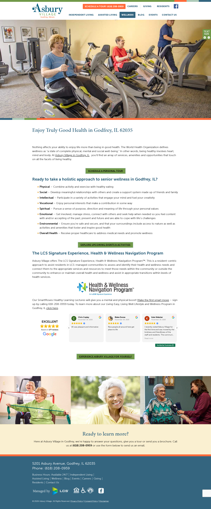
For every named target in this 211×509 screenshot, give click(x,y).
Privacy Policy (76, 501)
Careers (132, 6)
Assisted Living (107, 15)
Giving (147, 6)
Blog (141, 15)
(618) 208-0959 (82, 445)
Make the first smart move (153, 300)
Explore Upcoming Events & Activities (105, 245)
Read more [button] (112, 338)
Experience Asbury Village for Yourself (105, 356)
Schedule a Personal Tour (105, 171)
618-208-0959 (57, 304)
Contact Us (169, 15)
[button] (177, 328)
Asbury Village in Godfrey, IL (72, 155)
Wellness (127, 15)
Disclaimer (104, 501)
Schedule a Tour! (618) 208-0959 (104, 6)
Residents (163, 6)
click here (52, 308)
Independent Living (81, 15)
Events (153, 15)
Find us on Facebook (176, 6)
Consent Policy (91, 501)
